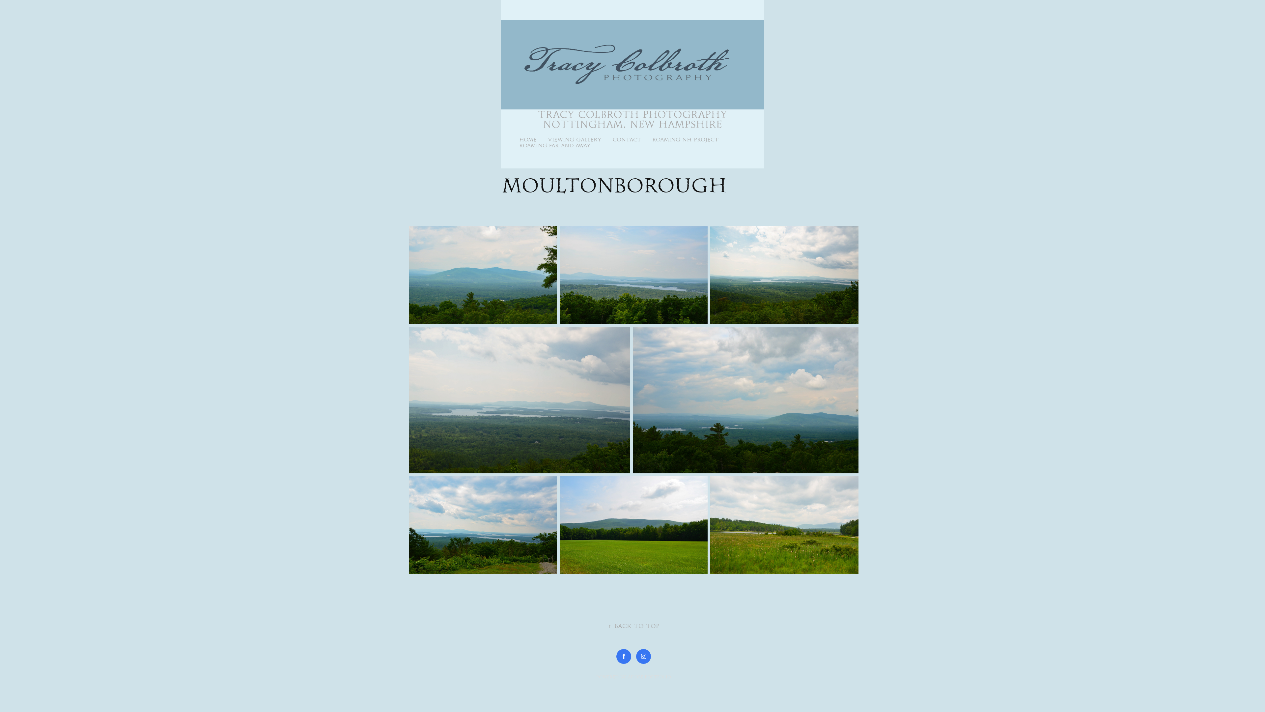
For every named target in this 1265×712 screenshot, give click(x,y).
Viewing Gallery (575, 139)
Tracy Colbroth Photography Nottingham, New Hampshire (634, 119)
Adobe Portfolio (649, 676)
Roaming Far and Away (555, 145)
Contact (627, 139)
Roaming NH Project (685, 139)
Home (528, 139)
